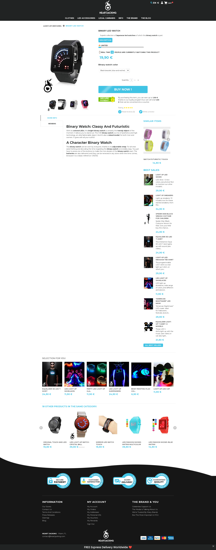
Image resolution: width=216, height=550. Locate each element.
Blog (44, 521)
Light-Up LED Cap (162, 389)
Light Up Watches (52, 26)
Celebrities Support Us (141, 506)
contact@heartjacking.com (53, 536)
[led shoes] (148, 180)
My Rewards (92, 521)
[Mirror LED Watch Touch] (108, 425)
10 (112, 52)
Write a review (148, 112)
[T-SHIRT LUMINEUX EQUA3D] (148, 242)
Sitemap (45, 518)
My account (92, 506)
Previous (145, 139)
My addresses (93, 512)
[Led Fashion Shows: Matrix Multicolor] (134, 425)
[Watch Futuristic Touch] (156, 140)
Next (168, 139)
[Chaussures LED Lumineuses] (148, 200)
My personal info (94, 515)
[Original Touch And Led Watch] (55, 425)
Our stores (46, 506)
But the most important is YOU (145, 515)
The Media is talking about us (145, 509)
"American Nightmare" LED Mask (163, 301)
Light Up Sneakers (164, 195)
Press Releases (48, 515)
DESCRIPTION (105, 40)
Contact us (47, 509)
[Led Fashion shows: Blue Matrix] (161, 425)
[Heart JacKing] (108, 12)
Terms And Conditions (51, 512)
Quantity (125, 80)
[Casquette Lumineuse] (164, 374)
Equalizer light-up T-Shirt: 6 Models (164, 324)
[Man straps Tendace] (119, 374)
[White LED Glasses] (97, 374)
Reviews (52, 124)
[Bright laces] (148, 283)
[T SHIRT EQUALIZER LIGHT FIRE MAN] (148, 327)
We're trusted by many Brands (145, 512)
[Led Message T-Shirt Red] (148, 262)
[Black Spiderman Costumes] (148, 219)
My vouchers (92, 518)
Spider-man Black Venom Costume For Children (164, 216)
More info (52, 118)
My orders (91, 509)
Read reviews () (128, 112)
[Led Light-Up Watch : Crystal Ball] (82, 425)
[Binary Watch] (52, 104)
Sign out (90, 524)
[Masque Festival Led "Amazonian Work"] (148, 304)
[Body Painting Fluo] (141, 374)
